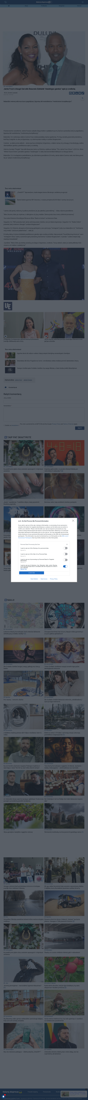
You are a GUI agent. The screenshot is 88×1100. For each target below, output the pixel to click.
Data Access (44, 579)
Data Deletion (34, 579)
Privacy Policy (53, 579)
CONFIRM (31, 573)
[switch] (65, 548)
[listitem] (44, 544)
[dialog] (44, 550)
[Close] (73, 521)
